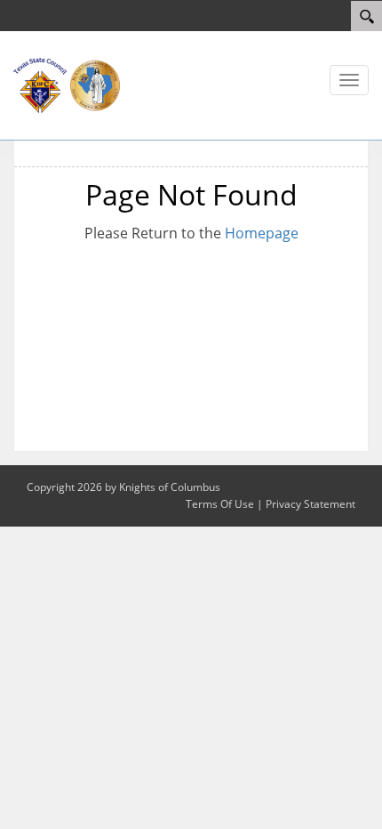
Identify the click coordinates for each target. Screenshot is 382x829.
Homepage (261, 233)
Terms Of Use (220, 503)
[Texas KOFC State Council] (66, 84)
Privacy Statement (310, 503)
